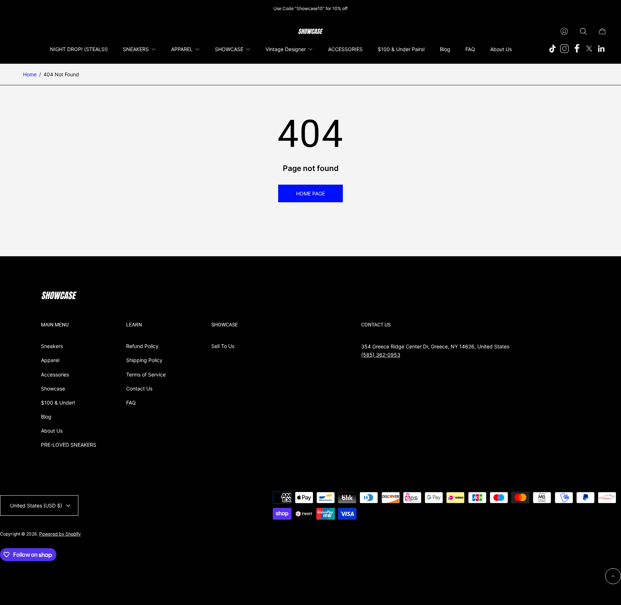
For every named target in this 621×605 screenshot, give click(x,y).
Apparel (50, 360)
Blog (46, 417)
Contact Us (139, 388)
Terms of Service (146, 374)
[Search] (583, 31)
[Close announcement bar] (603, 8)
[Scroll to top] (613, 576)
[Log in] (564, 31)
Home (30, 74)
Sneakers (52, 346)
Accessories (55, 374)
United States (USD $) (36, 505)
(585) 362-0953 (380, 355)
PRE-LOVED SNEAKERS (68, 445)
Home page (310, 193)
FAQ (131, 402)
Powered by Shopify (60, 534)
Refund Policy (142, 346)
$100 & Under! (58, 402)
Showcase (53, 388)
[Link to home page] (59, 296)
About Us (52, 431)
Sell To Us (222, 346)
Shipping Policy (144, 360)
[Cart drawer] (602, 31)
